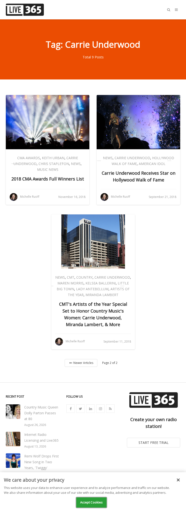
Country (84, 277)
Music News (47, 169)
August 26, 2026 (35, 425)
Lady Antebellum (92, 289)
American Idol (152, 163)
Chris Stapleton (54, 163)
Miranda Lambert (101, 294)
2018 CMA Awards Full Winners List (47, 179)
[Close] (178, 480)
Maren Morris (70, 283)
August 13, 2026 (35, 446)
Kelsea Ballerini (100, 283)
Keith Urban (53, 158)
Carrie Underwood (132, 158)
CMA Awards (28, 158)
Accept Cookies (91, 502)
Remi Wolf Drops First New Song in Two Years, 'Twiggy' (41, 462)
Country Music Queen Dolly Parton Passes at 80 (41, 413)
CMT (70, 277)
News (76, 163)
